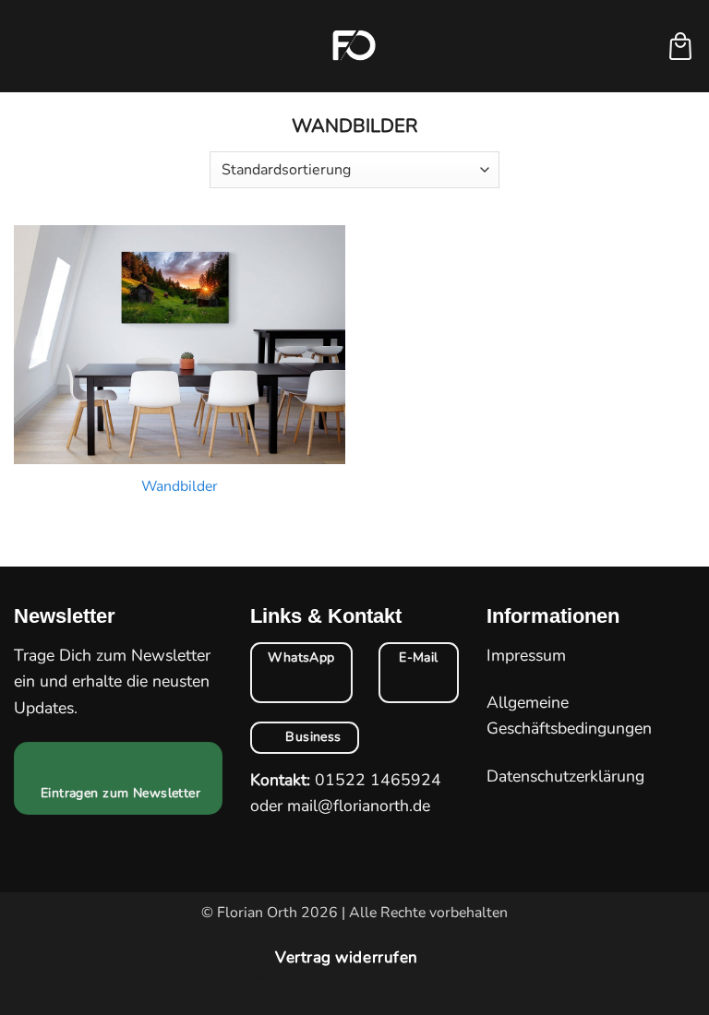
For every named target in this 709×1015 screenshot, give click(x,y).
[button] (26, 46)
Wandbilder (179, 486)
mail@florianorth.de (358, 805)
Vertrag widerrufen (346, 957)
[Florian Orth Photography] (354, 46)
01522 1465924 (378, 780)
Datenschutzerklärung (565, 776)
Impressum (526, 655)
